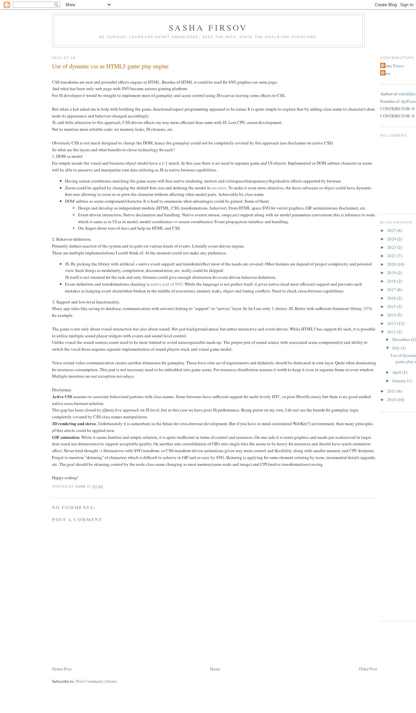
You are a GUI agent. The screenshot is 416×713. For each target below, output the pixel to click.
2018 (392, 281)
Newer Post (62, 669)
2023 (392, 247)
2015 (392, 306)
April (397, 372)
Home (215, 669)
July (396, 348)
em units (219, 188)
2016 (392, 298)
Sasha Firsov (208, 27)
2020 (392, 264)
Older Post (368, 669)
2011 (392, 391)
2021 (392, 256)
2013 (392, 323)
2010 (392, 399)
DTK (368, 308)
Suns (386, 73)
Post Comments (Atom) (96, 681)
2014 (392, 315)
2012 (392, 332)
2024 (392, 239)
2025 (392, 230)
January (399, 380)
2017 (392, 289)
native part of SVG (166, 284)
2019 (392, 273)
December (401, 339)
